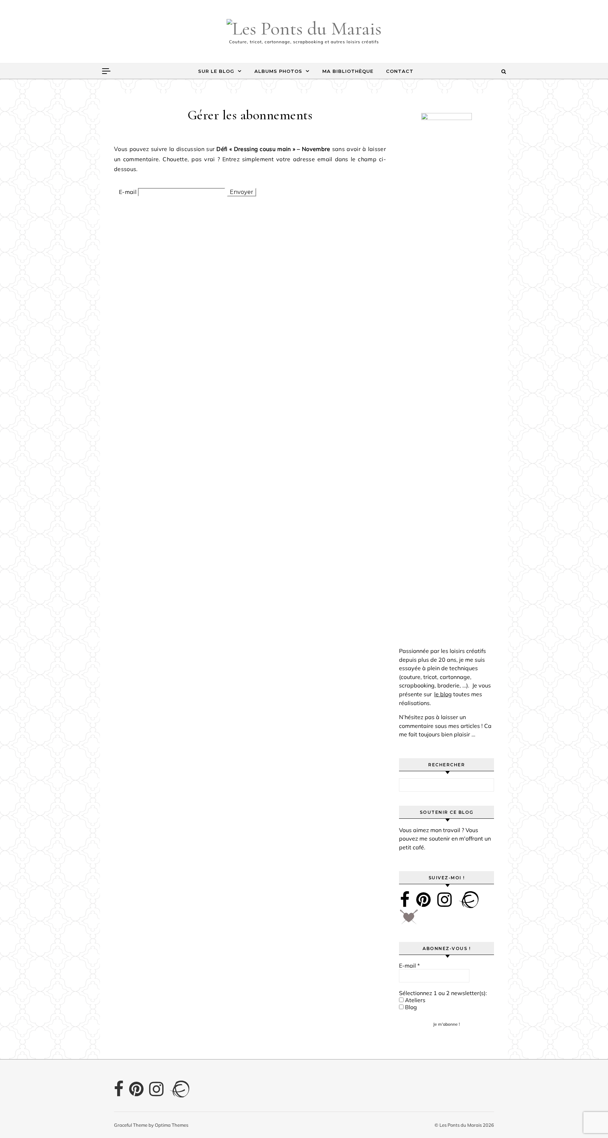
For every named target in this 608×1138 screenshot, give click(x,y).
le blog (443, 694)
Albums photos (278, 71)
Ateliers (414, 1000)
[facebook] (405, 899)
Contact (399, 71)
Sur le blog (216, 71)
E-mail (128, 191)
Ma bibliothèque (347, 71)
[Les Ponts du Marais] (304, 28)
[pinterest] (423, 899)
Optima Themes (171, 1125)
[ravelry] (468, 899)
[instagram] (444, 899)
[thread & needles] (409, 919)
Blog (410, 1007)
